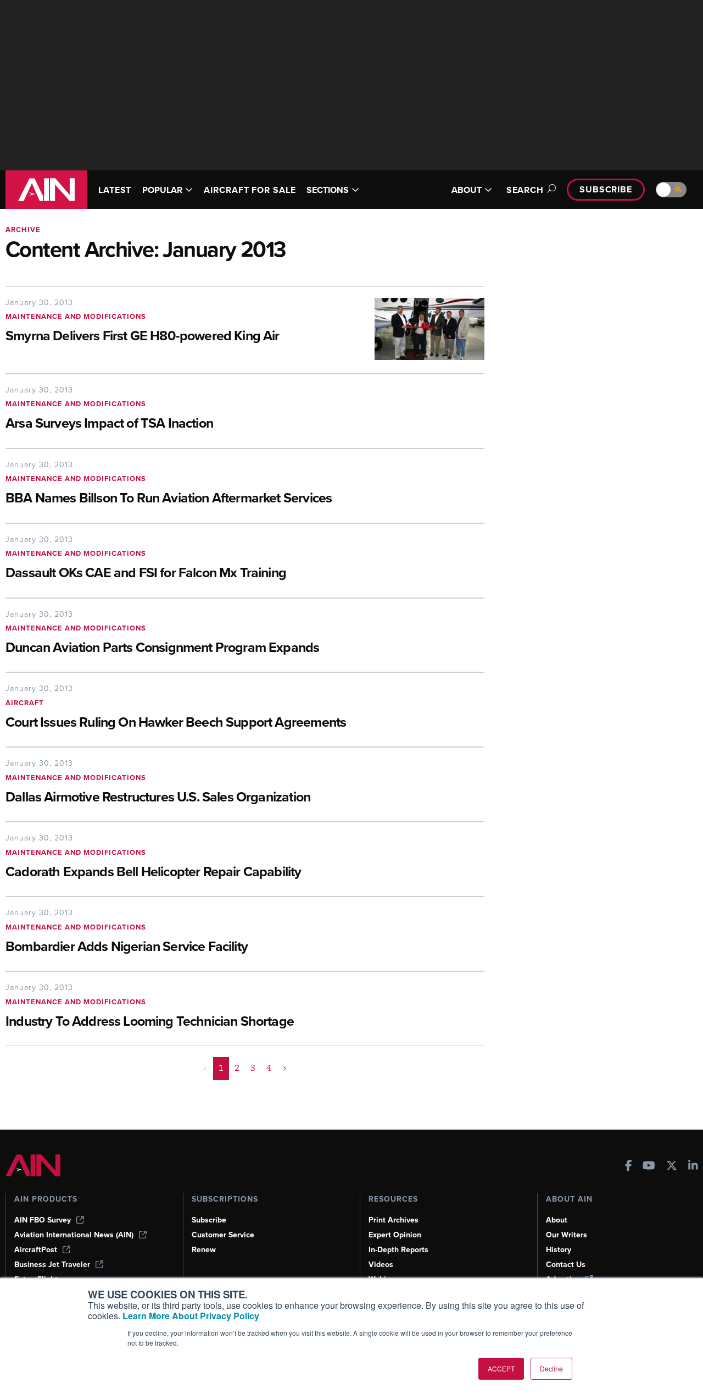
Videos (381, 1264)
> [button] (284, 1068)
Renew (204, 1249)
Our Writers (566, 1235)
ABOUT (466, 190)
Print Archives (394, 1220)
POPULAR (162, 190)
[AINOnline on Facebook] (628, 1167)
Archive (23, 229)
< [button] (205, 1068)
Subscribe (605, 189)
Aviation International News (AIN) (73, 1235)
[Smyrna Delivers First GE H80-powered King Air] (421, 329)
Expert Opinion (395, 1235)
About (556, 1220)
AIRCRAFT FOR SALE (249, 190)
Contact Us (565, 1264)
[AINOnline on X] (671, 1167)
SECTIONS (327, 190)
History (558, 1249)
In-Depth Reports (398, 1249)
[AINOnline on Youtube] (649, 1167)
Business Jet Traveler (52, 1264)
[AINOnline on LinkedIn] (693, 1167)
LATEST (114, 190)
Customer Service (223, 1235)
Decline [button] (551, 1368)
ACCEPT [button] (501, 1368)
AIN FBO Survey (42, 1220)
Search (525, 190)
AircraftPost (35, 1249)
